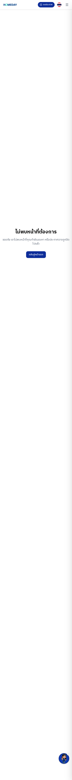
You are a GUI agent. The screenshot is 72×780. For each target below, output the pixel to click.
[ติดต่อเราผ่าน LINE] (64, 758)
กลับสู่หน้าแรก (36, 254)
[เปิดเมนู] (67, 5)
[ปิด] (68, 754)
